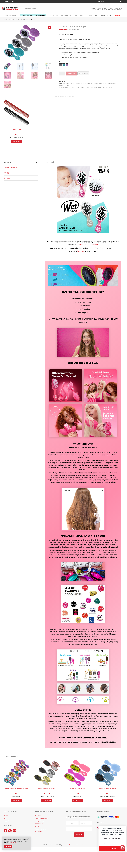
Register (6, 1)
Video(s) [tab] (6, 173)
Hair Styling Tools (85, 83)
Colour (61, 62)
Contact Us (6, 821)
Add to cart (71, 73)
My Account (38, 815)
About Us (6, 815)
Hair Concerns (54, 15)
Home (5, 19)
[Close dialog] (123, 828)
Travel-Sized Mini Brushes (104, 87)
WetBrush (13, 19)
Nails (75, 15)
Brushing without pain (68, 87)
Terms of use (72, 845)
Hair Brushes (76, 83)
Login (12, 1)
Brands (109, 15)
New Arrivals (64, 15)
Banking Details (39, 823)
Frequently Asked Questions (42, 818)
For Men (102, 15)
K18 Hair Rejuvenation (11, 15)
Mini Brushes (94, 83)
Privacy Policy (38, 831)
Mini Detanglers (20, 19)
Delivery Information (40, 821)
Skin (96, 15)
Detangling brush (79, 87)
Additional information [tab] (10, 168)
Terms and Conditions (40, 829)
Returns (37, 826)
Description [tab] (7, 162)
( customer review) (73, 30)
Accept (8, 846)
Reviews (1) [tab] (7, 178)
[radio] (60, 65)
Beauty (82, 15)
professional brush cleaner (87, 244)
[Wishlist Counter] (95, 2)
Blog (5, 818)
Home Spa (89, 15)
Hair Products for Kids (91, 87)
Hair (70, 15)
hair (79, 251)
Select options (16, 141)
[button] (49, 27)
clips (82, 251)
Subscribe (79, 834)
